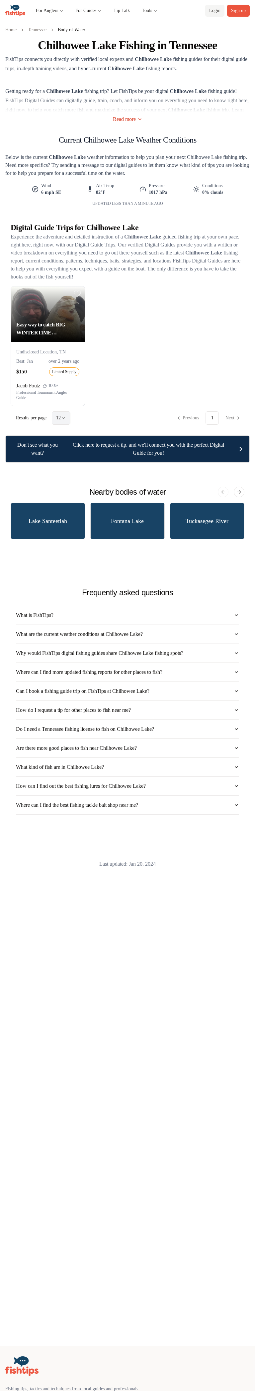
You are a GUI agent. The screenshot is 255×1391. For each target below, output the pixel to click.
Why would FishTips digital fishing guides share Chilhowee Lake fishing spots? (99, 653)
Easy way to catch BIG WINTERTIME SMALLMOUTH (40, 329)
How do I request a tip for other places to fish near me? (73, 710)
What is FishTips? (34, 615)
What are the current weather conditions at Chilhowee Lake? (79, 634)
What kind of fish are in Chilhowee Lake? (60, 767)
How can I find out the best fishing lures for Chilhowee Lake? (81, 786)
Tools (147, 10)
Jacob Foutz (28, 385)
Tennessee (37, 29)
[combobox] (61, 418)
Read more (124, 119)
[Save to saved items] (77, 293)
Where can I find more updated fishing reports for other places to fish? (89, 672)
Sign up (238, 10)
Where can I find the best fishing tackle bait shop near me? (77, 805)
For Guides (85, 10)
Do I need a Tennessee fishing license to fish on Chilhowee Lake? (85, 729)
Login (214, 10)
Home (11, 29)
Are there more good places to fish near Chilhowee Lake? (76, 748)
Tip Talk (122, 10)
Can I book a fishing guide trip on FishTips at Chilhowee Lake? (82, 691)
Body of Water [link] (71, 29)
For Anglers (47, 10)
